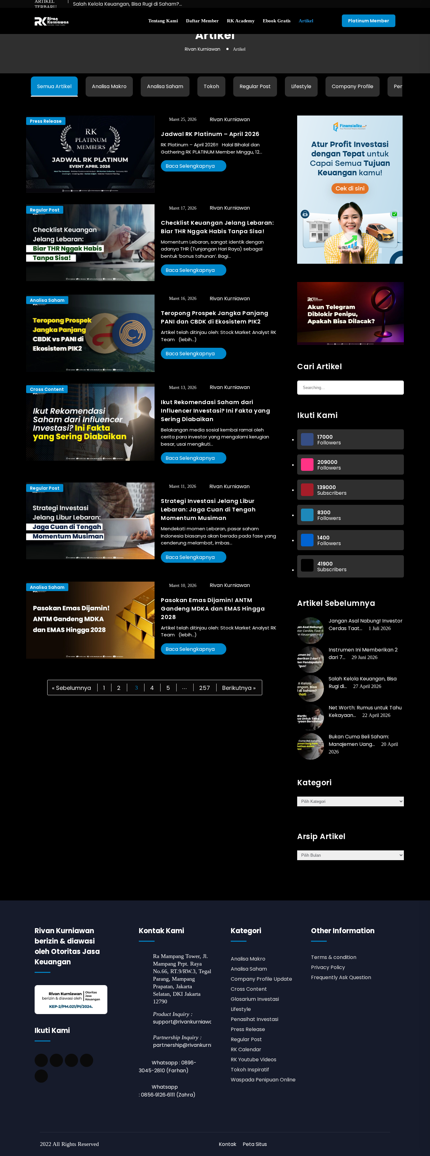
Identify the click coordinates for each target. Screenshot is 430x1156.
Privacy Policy (328, 967)
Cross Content (47, 389)
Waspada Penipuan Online (263, 1079)
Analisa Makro (109, 86)
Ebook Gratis (277, 20)
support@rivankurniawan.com (190, 1021)
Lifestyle (301, 86)
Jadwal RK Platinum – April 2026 (210, 134)
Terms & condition (333, 957)
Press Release (46, 121)
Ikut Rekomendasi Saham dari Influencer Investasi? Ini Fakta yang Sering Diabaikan (215, 410)
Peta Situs (255, 1144)
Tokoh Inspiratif (250, 1069)
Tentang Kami (163, 20)
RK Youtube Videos (253, 1059)
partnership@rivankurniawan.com (195, 1045)
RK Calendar (246, 1049)
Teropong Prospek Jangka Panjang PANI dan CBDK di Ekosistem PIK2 (215, 317)
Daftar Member (202, 20)
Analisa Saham (165, 86)
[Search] (396, 387)
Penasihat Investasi (254, 1019)
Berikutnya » (239, 687)
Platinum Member (368, 21)
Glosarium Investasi (255, 999)
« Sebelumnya (71, 687)
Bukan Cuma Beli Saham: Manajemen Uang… (359, 740)
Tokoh (211, 86)
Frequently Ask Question (341, 977)
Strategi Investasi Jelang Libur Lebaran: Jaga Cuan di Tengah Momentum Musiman (208, 509)
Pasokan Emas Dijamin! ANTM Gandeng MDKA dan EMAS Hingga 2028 (213, 608)
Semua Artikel (54, 86)
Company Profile (352, 86)
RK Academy (241, 20)
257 (204, 687)
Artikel (306, 20)
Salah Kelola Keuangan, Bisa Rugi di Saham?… (127, 4)
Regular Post (255, 86)
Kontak (227, 1144)
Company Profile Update (261, 979)
